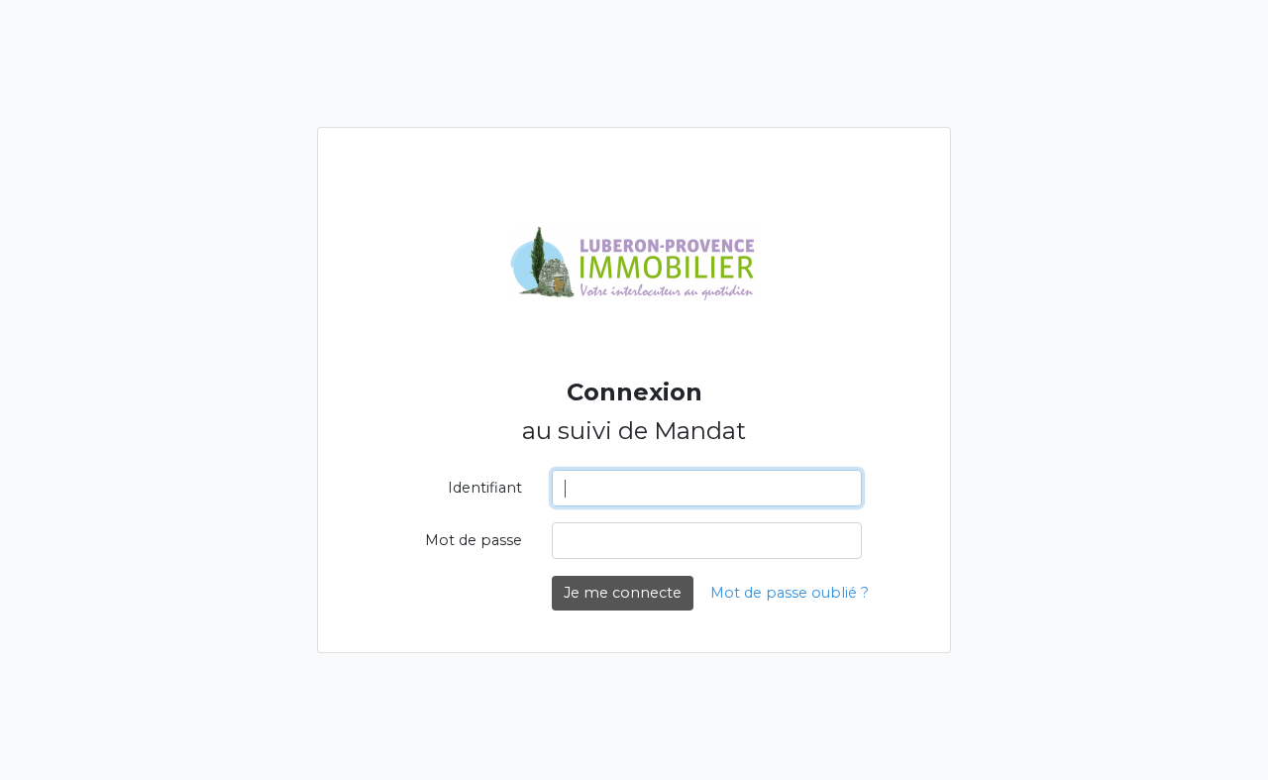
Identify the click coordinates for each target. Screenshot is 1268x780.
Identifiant (485, 488)
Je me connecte (623, 593)
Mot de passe (473, 540)
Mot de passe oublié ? (789, 593)
